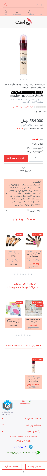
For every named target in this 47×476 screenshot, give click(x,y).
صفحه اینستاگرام (12, 466)
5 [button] (20, 274)
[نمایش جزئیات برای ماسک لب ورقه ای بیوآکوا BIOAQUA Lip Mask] (13, 308)
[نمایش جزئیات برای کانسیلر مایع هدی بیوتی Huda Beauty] (33, 241)
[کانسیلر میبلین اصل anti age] (33, 366)
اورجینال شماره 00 (34, 148)
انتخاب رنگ (38, 144)
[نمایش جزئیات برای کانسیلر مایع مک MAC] (13, 241)
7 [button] (14, 274)
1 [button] (20, 79)
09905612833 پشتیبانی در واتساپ (21, 452)
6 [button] (17, 274)
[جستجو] (6, 5)
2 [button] (23, 79)
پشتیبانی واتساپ (35, 466)
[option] (23, 54)
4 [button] (23, 274)
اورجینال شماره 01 (34, 151)
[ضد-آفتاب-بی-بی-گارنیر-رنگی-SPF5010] (33, 308)
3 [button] (26, 79)
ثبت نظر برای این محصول (23, 106)
